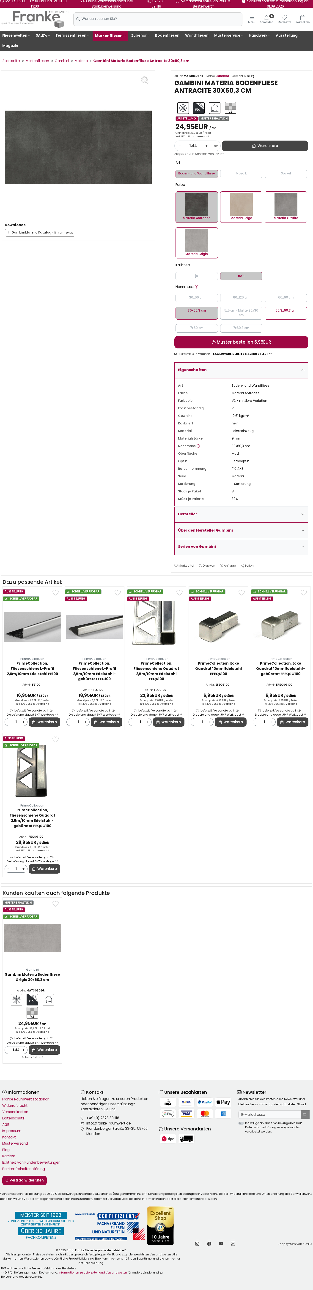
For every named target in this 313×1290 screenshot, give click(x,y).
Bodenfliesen (167, 35)
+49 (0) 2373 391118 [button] (102, 1118)
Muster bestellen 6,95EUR (243, 342)
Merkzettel (186, 565)
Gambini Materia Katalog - (42, 232)
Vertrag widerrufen (26, 1180)
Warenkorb (47, 722)
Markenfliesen (109, 35)
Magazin (10, 45)
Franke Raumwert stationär (25, 1099)
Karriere (8, 1156)
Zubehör (139, 35)
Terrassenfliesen (70, 35)
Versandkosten (15, 1111)
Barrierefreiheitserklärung (23, 1168)
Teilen (249, 565)
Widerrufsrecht (15, 1105)
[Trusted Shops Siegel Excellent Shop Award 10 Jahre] (160, 1226)
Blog (6, 1149)
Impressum (11, 1130)
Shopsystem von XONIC (295, 1244)
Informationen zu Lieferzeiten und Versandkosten (93, 1272)
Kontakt (9, 1137)
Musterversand (15, 1143)
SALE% (41, 35)
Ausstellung (287, 35)
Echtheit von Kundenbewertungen (31, 1162)
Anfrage (230, 565)
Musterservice (227, 35)
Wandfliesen (197, 35)
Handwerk (258, 35)
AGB (5, 1124)
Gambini (222, 76)
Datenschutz (13, 1118)
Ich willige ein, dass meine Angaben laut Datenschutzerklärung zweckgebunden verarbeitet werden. (273, 1127)
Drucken (209, 565)
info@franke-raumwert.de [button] (108, 1123)
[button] (196, 287)
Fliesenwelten (14, 35)
